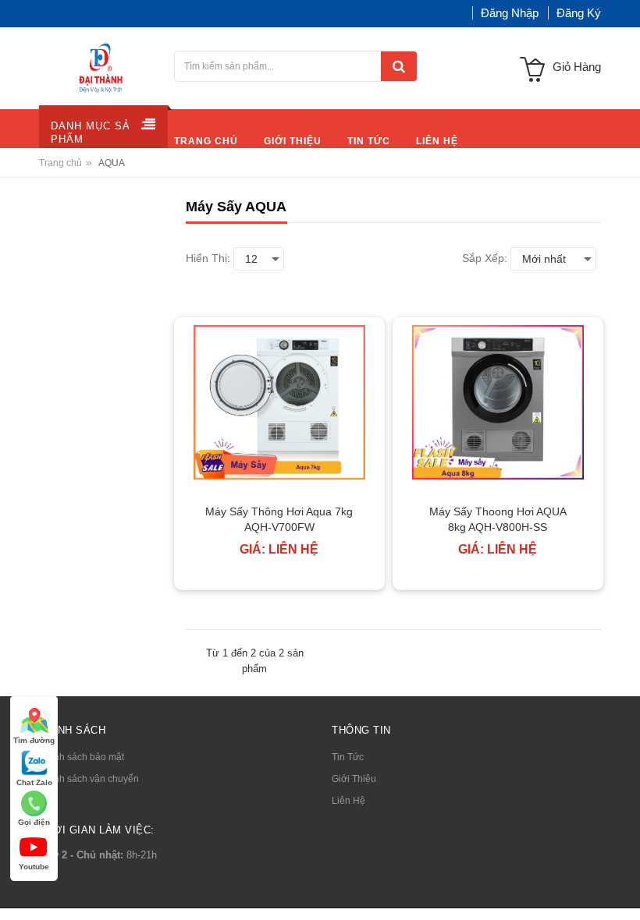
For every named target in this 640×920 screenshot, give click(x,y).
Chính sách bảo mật (81, 757)
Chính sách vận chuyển (89, 778)
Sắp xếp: (484, 258)
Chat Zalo (34, 782)
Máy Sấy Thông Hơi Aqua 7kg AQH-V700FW (279, 519)
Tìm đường (34, 740)
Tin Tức (348, 757)
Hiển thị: (208, 258)
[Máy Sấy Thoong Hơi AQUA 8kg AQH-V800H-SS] (498, 402)
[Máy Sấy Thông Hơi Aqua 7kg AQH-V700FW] (279, 402)
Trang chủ (60, 162)
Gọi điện (34, 822)
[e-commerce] (102, 67)
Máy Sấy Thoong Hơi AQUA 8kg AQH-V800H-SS (498, 519)
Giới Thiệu (354, 778)
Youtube (34, 866)
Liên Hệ (348, 800)
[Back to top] (623, 891)
